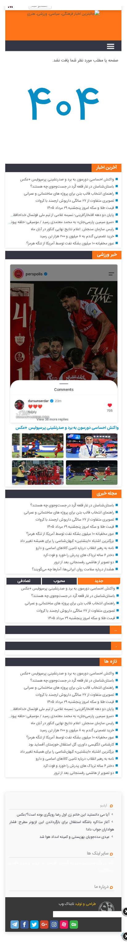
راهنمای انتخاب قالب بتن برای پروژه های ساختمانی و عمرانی (69, 194)
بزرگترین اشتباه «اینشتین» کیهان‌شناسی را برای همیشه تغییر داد (67, 541)
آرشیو (103, 805)
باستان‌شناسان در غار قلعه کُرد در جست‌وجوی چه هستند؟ (72, 187)
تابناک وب (66, 904)
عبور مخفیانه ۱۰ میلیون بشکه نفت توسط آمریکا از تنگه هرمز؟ (70, 243)
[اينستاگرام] (54, 924)
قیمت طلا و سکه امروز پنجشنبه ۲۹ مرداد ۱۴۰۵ (80, 208)
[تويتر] (34, 924)
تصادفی (24, 581)
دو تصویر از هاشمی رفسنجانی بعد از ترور (84, 562)
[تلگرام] (14, 924)
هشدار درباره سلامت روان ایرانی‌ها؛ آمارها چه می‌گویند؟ (73, 569)
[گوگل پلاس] (44, 924)
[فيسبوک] (24, 924)
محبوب (59, 581)
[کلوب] (74, 924)
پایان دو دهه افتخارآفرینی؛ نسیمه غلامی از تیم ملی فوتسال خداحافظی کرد (59, 215)
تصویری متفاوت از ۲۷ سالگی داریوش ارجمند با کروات (75, 201)
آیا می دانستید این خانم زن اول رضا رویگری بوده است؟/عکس (63, 815)
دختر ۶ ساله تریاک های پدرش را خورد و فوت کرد (78, 555)
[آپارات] (64, 924)
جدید (99, 581)
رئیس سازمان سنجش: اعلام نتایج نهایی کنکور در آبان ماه (72, 229)
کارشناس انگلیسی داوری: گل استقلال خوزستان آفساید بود (71, 744)
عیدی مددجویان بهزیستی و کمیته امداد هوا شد (74, 837)
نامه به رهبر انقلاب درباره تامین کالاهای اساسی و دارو (75, 548)
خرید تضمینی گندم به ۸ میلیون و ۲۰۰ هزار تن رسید (77, 236)
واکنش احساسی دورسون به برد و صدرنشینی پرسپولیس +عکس (67, 179)
